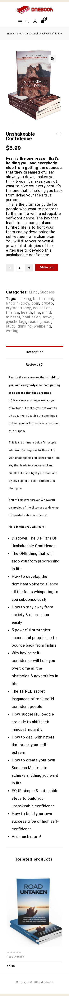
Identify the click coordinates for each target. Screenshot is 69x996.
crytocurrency (18, 308)
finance (12, 312)
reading (35, 321)
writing (12, 330)
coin (35, 303)
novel (48, 317)
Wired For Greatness (57, 136)
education (42, 308)
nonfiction (31, 317)
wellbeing (42, 326)
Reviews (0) (35, 364)
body (25, 303)
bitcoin (12, 303)
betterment (43, 298)
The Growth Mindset (61, 136)
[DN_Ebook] (35, 9)
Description (35, 352)
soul (47, 321)
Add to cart (46, 267)
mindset (13, 317)
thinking (25, 326)
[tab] (35, 352)
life (37, 312)
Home (10, 33)
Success (47, 292)
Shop (19, 33)
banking (24, 298)
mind (46, 312)
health (26, 312)
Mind (27, 33)
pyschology (16, 321)
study (11, 326)
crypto (47, 303)
